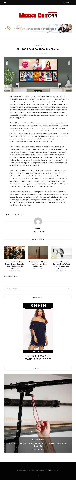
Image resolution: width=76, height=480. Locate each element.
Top (38, 475)
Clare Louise (38, 231)
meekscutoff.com (52, 470)
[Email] (3, 118)
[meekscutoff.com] (38, 15)
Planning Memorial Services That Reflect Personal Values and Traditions (61, 265)
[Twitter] (3, 108)
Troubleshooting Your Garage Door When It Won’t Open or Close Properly (38, 444)
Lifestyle (39, 45)
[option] (38, 413)
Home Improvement (38, 439)
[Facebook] (3, 103)
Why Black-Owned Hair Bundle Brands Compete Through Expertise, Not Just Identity (14, 265)
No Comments (43, 53)
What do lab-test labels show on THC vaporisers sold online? (38, 264)
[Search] (64, 2)
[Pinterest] (3, 113)
